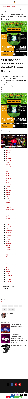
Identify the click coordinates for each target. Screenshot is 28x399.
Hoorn (7, 220)
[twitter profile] (8, 384)
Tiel (7, 257)
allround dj (16, 9)
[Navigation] (2, 2)
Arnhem (8, 164)
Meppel (8, 228)
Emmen (8, 192)
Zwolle (7, 283)
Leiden (7, 224)
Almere (7, 156)
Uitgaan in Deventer (11, 6)
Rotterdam (8, 245)
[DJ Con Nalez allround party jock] (14, 2)
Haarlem (8, 202)
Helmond (8, 213)
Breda (7, 170)
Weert (7, 269)
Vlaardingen (9, 265)
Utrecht (7, 258)
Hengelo (8, 215)
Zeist (7, 277)
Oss (7, 237)
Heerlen (8, 211)
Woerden (8, 271)
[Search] (25, 2)
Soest (7, 253)
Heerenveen (9, 207)
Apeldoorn (8, 162)
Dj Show (21, 9)
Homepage (3, 6)
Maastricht (8, 226)
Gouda (7, 198)
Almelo (7, 154)
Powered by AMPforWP (14, 392)
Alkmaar (8, 152)
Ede (7, 188)
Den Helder (8, 179)
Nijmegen (8, 232)
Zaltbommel (9, 275)
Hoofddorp (8, 219)
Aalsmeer (8, 150)
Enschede (8, 194)
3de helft (4, 306)
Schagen (8, 247)
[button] (13, 395)
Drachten (8, 186)
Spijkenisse (8, 255)
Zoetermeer (8, 279)
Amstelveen (8, 160)
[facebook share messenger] (18, 395)
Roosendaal (8, 243)
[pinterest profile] (16, 384)
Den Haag (8, 175)
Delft (7, 172)
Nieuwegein (9, 230)
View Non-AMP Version (19, 391)
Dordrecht (8, 184)
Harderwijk (8, 204)
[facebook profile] (12, 384)
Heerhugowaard (10, 209)
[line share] (20, 398)
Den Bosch (8, 174)
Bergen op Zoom (10, 166)
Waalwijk (8, 267)
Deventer (8, 181)
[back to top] (25, 393)
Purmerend (8, 239)
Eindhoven (8, 190)
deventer (10, 306)
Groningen (8, 200)
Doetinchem (9, 182)
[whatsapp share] (16, 398)
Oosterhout (8, 235)
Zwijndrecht (9, 281)
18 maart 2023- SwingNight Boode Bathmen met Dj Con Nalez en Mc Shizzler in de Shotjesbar (19, 338)
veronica (4, 309)
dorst (16, 306)
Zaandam (8, 273)
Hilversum (8, 217)
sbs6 (21, 306)
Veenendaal (8, 260)
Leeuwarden (9, 222)
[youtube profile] (19, 384)
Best (7, 168)
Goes (7, 196)
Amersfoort (8, 158)
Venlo (7, 264)
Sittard (7, 251)
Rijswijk (8, 241)
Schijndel (8, 249)
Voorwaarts (11, 309)
